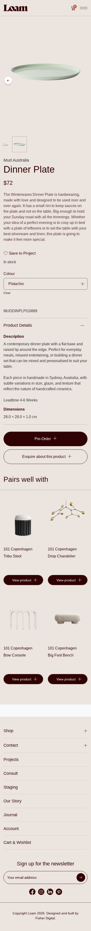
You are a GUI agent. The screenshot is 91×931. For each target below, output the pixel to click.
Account (11, 829)
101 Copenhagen (18, 549)
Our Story (12, 801)
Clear (7, 293)
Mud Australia (16, 160)
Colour (9, 274)
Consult (11, 773)
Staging (11, 787)
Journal (10, 815)
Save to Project (22, 253)
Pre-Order (43, 439)
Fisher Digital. (45, 918)
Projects (11, 759)
